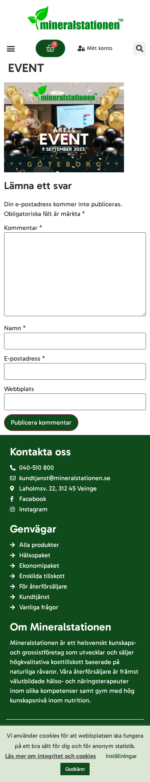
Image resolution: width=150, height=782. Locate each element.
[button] (10, 48)
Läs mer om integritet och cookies (50, 756)
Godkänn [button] (75, 769)
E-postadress (24, 358)
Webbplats (19, 389)
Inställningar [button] (121, 756)
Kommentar (23, 228)
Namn (15, 328)
